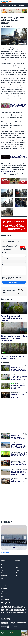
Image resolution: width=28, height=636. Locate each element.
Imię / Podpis (5, 252)
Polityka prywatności (19, 573)
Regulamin (17, 570)
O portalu (17, 564)
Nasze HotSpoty (4, 585)
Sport (9, 5)
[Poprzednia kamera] (3, 537)
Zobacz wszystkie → (5, 552)
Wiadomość (5, 264)
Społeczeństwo (20, 5)
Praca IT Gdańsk (4, 594)
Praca (2, 591)
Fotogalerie (3, 583)
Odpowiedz (5, 258)
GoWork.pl (3, 596)
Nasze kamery (4, 588)
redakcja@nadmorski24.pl (7, 173)
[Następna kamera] (25, 537)
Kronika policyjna (4, 575)
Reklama (16, 575)
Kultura (14, 5)
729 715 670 (19, 229)
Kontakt (16, 567)
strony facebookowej (6, 171)
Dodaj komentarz (14, 282)
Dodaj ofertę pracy (5, 599)
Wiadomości (3, 5)
